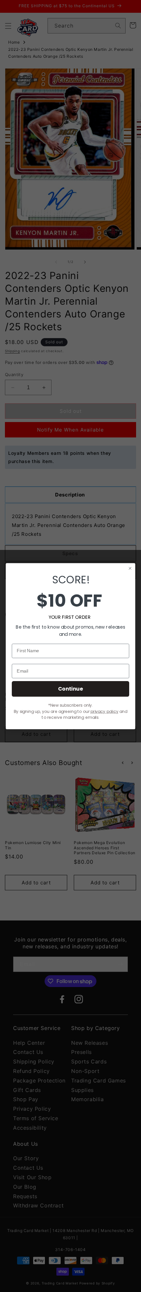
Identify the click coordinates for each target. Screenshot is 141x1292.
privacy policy (104, 711)
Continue (70, 688)
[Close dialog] (130, 568)
